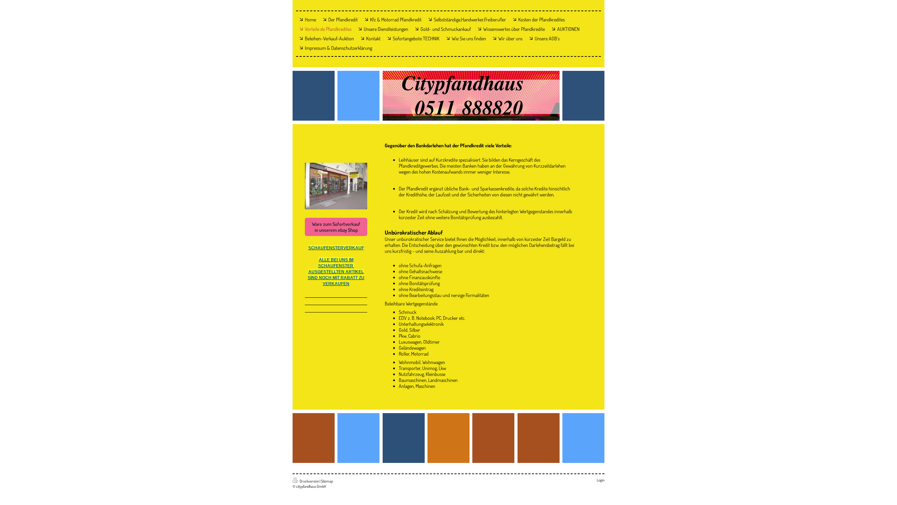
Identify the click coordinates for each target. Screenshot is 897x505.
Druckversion (309, 481)
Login (600, 480)
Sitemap (327, 481)
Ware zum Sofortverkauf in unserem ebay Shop (336, 227)
